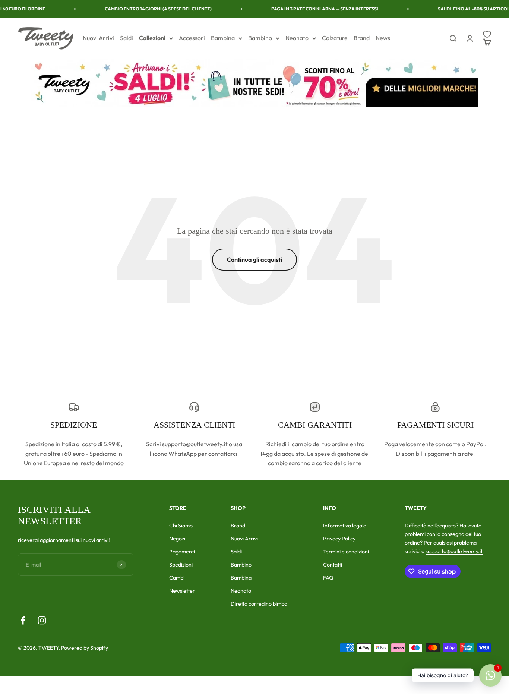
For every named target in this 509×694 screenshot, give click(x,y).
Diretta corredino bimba (259, 603)
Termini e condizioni (346, 551)
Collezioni (152, 38)
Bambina (223, 38)
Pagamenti (182, 551)
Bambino (260, 38)
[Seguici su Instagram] (42, 620)
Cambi (176, 577)
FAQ (328, 577)
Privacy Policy (339, 538)
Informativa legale (344, 525)
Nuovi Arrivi (98, 38)
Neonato (297, 38)
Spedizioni (181, 564)
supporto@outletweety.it (454, 551)
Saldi (126, 38)
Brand (362, 38)
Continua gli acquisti (254, 259)
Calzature (335, 38)
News (383, 38)
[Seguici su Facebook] (23, 620)
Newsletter (182, 590)
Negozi (177, 538)
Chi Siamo (181, 525)
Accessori (192, 38)
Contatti (332, 564)
